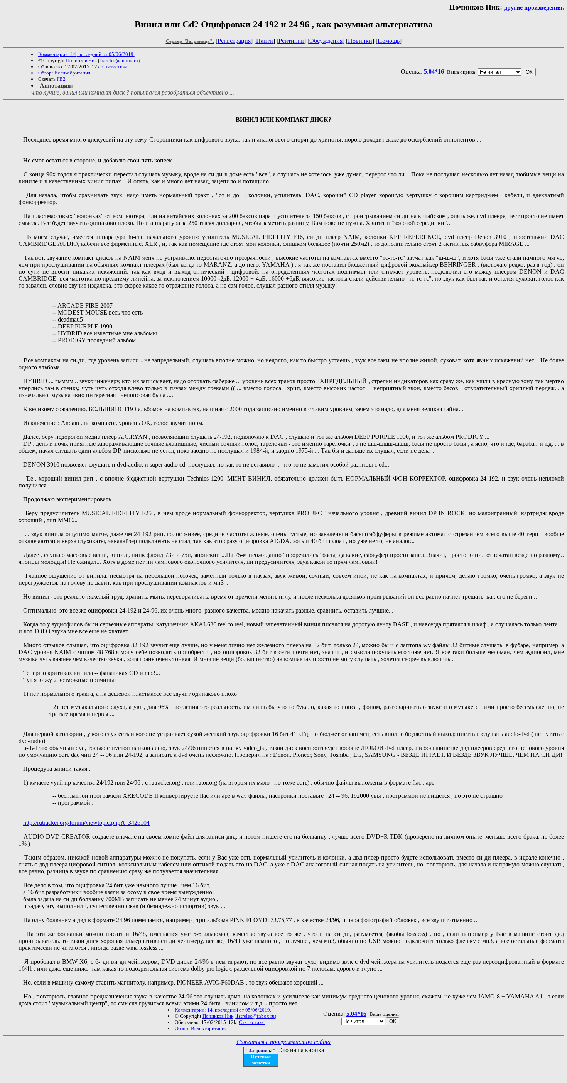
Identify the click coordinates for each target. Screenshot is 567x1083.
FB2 (61, 79)
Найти (264, 40)
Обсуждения (326, 40)
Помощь (389, 40)
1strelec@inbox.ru (119, 60)
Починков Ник (81, 60)
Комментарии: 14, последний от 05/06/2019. (86, 54)
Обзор (45, 73)
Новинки (360, 40)
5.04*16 (434, 71)
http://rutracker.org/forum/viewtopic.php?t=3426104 (86, 822)
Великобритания (72, 73)
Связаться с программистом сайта (283, 1042)
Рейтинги (291, 40)
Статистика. (115, 66)
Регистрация (234, 40)
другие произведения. (534, 7)
